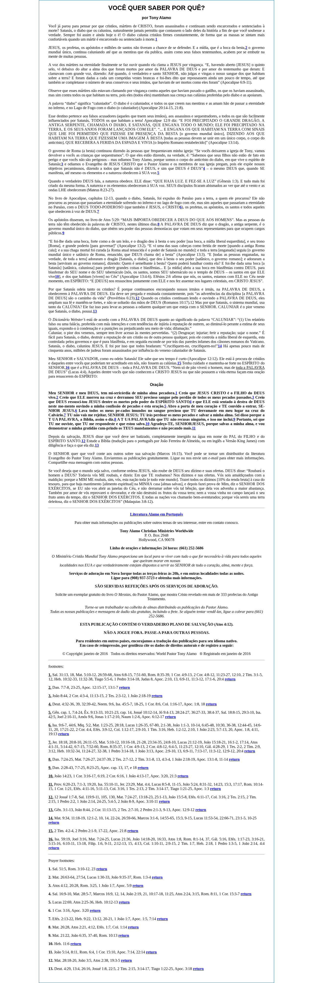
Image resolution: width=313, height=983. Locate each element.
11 (194, 428)
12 (83, 441)
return (230, 679)
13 (97, 445)
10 (147, 424)
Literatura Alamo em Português (156, 514)
